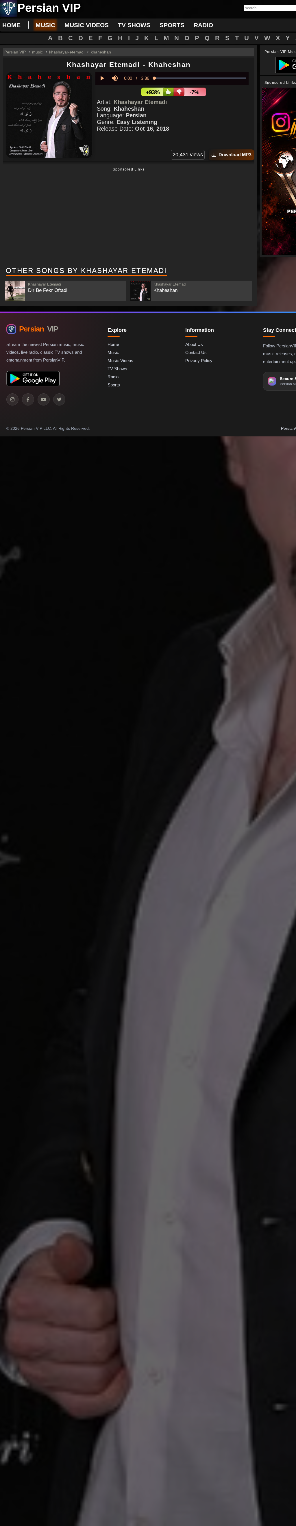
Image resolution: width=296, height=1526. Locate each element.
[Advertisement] (128, 217)
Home (11, 25)
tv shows (134, 25)
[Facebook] (28, 399)
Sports (114, 384)
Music (113, 352)
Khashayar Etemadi (140, 102)
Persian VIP (15, 52)
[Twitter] (59, 399)
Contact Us (196, 352)
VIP (38, 329)
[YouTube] (44, 399)
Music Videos (120, 360)
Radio (113, 376)
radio (203, 25)
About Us (194, 344)
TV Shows (117, 368)
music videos (86, 25)
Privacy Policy (198, 360)
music (45, 25)
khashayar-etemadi (66, 52)
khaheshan (101, 52)
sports (172, 25)
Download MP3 (233, 154)
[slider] (200, 78)
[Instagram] (12, 399)
